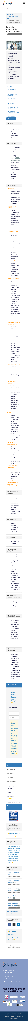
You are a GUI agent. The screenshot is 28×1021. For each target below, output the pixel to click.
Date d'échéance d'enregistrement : (15, 168)
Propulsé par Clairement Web (13, 1014)
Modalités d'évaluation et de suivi (13, 112)
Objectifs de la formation (12, 95)
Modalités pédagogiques (11, 104)
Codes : (13, 158)
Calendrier (12, 769)
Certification (12, 89)
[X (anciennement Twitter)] (14, 924)
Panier (11, 777)
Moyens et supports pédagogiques (14, 108)
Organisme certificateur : (14, 175)
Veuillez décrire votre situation (13, 709)
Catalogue (10, 14)
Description (13, 92)
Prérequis (12, 101)
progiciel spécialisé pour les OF (14, 947)
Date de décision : (15, 162)
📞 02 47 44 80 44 (8, 976)
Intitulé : (13, 147)
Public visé (12, 98)
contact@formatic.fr (10, 979)
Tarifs (10, 86)
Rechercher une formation (15, 9)
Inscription (12, 118)
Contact (11, 773)
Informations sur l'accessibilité (13, 115)
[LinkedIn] (18, 924)
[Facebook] (9, 924)
